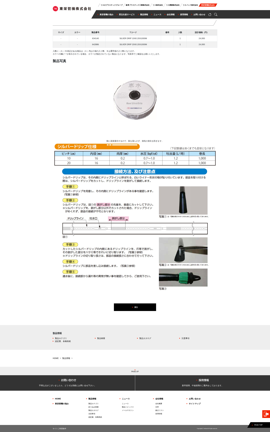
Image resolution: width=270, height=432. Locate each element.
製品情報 (66, 358)
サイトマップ (195, 403)
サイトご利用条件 (59, 429)
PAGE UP (135, 372)
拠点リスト (159, 410)
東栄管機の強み (62, 403)
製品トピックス (128, 407)
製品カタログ (145, 338)
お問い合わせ (195, 399)
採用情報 (158, 414)
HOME (56, 358)
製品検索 (101, 338)
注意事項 (185, 338)
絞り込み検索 (93, 407)
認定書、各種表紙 (63, 341)
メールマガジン (128, 410)
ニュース (126, 399)
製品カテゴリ (61, 338)
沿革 (157, 407)
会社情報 (159, 399)
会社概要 (158, 404)
